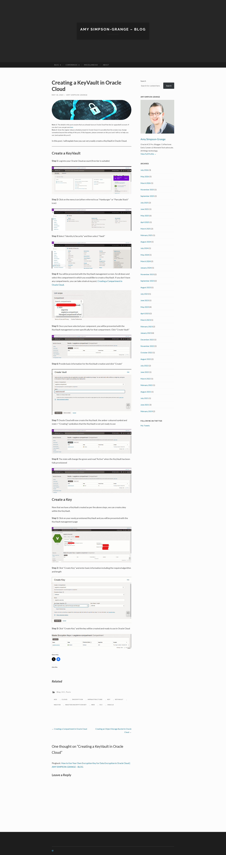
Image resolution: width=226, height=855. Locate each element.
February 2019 (146, 411)
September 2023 (147, 281)
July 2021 (144, 398)
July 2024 (144, 248)
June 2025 (145, 209)
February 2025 (146, 235)
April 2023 (145, 313)
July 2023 (144, 294)
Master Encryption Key (76, 705)
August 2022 (146, 359)
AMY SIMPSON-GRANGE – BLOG (113, 29)
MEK (93, 705)
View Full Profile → (148, 154)
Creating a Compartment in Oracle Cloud (69, 729)
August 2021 (146, 392)
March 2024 (146, 261)
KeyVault (119, 699)
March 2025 (146, 228)
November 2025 (147, 189)
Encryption (77, 699)
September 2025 (147, 196)
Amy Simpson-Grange (76, 95)
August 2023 (146, 287)
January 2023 (146, 333)
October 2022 (146, 352)
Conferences (71, 65)
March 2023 (146, 320)
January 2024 (146, 268)
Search (143, 81)
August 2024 (146, 242)
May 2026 (145, 176)
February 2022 (146, 385)
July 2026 (144, 170)
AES (55, 699)
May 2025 (145, 215)
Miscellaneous (91, 65)
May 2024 (145, 255)
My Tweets (145, 425)
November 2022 (147, 346)
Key (108, 699)
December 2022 (147, 339)
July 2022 (144, 365)
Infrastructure (95, 699)
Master (57, 705)
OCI (63, 692)
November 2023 (147, 274)
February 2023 (146, 326)
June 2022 (145, 372)
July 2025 (144, 202)
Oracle (110, 705)
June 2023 (145, 300)
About (106, 65)
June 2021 (145, 405)
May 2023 (145, 307)
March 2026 (146, 183)
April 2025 (145, 222)
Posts (68, 692)
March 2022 (146, 379)
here (71, 127)
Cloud (64, 699)
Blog (56, 65)
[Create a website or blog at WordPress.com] (52, 851)
